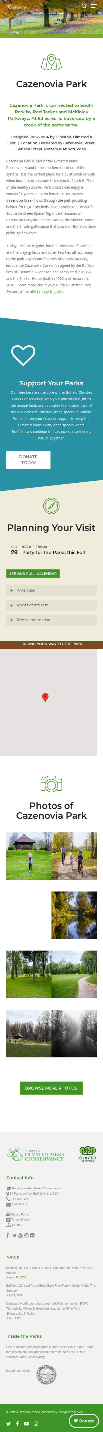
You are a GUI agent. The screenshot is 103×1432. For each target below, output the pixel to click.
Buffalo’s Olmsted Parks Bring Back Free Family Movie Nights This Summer (51, 1288)
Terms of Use (20, 1219)
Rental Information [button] (33, 620)
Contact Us (19, 1204)
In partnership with (18, 1370)
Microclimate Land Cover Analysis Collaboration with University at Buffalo (50, 1270)
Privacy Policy (19, 1214)
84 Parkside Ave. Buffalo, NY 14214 (34, 1193)
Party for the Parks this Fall (53, 552)
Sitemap (17, 1225)
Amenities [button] (26, 590)
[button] (94, 6)
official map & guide (46, 291)
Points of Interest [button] (32, 605)
